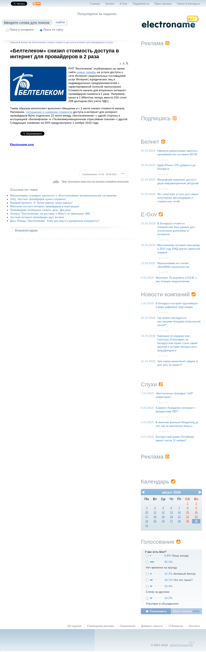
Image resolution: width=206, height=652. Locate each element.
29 (187, 521)
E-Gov (123, 3)
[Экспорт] (37, 4)
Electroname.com (22, 144)
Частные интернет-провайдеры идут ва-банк (37, 217)
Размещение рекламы (100, 626)
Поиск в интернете (22, 29)
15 (187, 512)
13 (171, 512)
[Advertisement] (69, 158)
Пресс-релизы (163, 3)
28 (179, 521)
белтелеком (74, 181)
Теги (64, 181)
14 (179, 512)
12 (163, 512)
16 (196, 512)
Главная (95, 3)
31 (146, 525)
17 (146, 516)
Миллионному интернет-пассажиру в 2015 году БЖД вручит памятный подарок (178, 249)
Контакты (194, 626)
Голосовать (158, 611)
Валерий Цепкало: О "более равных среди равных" (41, 202)
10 (146, 512)
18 (154, 516)
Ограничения (127, 626)
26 (163, 521)
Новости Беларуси (188, 3)
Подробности (141, 3)
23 (196, 516)
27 (171, 521)
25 (154, 521)
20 (171, 516)
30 (196, 521)
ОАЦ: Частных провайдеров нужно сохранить (38, 199)
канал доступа (87, 181)
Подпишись (156, 118)
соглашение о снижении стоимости (49, 111)
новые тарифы (86, 72)
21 (179, 516)
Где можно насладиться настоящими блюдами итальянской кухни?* (178, 322)
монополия (123, 181)
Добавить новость (152, 626)
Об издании (74, 626)
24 (146, 521)
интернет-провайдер (106, 181)
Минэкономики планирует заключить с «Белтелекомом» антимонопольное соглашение (63, 195)
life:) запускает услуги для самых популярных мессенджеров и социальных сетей (177, 198)
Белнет (109, 3)
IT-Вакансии (176, 626)
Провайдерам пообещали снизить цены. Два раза (40, 210)
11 (155, 512)
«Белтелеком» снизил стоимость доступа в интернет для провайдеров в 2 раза (72, 42)
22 (187, 516)
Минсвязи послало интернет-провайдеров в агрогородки (44, 206)
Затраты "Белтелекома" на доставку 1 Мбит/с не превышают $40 (50, 213)
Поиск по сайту (53, 29)
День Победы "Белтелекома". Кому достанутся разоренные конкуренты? (54, 221)
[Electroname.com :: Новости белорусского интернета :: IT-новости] (170, 30)
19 (163, 516)
